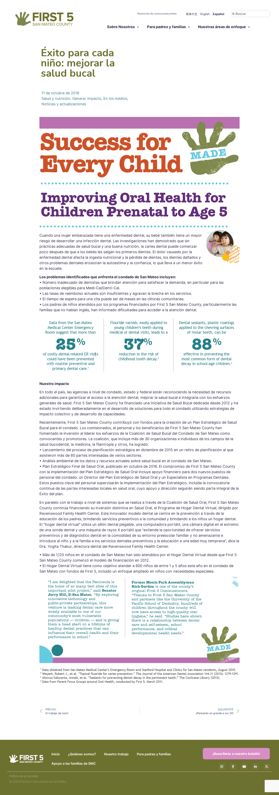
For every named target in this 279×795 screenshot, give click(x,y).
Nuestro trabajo (116, 754)
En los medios (115, 98)
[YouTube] (244, 766)
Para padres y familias (166, 27)
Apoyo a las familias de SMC (73, 763)
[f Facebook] (233, 766)
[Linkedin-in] (255, 766)
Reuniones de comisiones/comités (157, 13)
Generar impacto (86, 98)
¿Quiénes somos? (82, 754)
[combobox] (250, 13)
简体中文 (191, 14)
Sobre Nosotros (121, 27)
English (205, 14)
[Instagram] (222, 766)
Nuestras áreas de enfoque (222, 27)
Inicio (55, 754)
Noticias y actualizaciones (63, 104)
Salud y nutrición (55, 98)
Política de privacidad (23, 776)
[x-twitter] (267, 766)
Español (218, 14)
